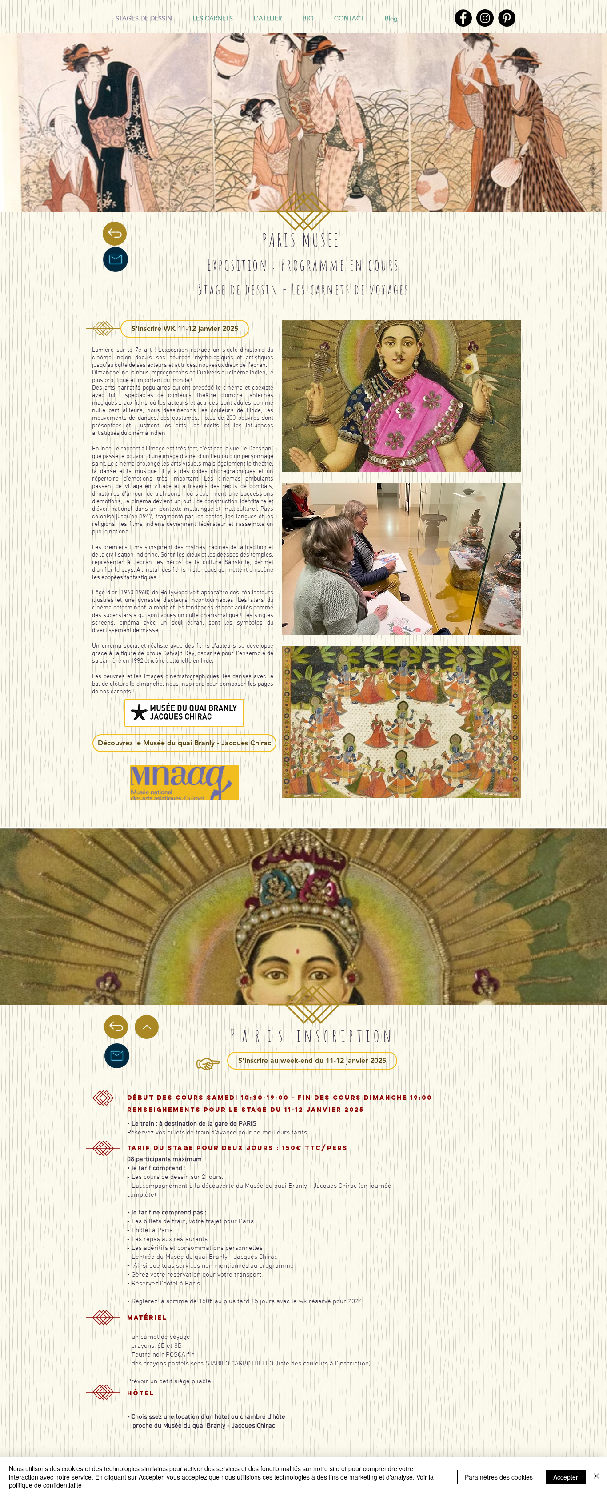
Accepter (565, 1476)
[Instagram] (485, 18)
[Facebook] (463, 18)
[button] (401, 396)
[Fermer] (596, 1476)
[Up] (147, 1027)
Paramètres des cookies (499, 1476)
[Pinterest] (506, 18)
